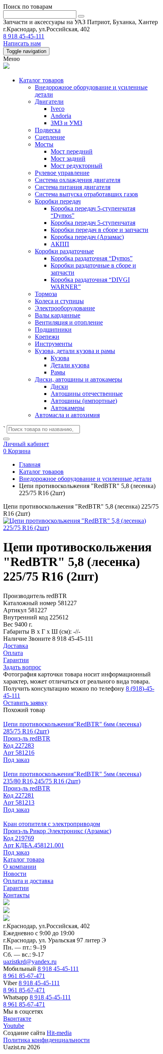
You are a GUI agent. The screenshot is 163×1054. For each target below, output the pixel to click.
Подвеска (48, 130)
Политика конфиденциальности (46, 1040)
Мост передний (72, 151)
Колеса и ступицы (59, 301)
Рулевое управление (62, 172)
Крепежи (47, 336)
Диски (59, 386)
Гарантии (16, 888)
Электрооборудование (65, 308)
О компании (19, 866)
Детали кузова (70, 365)
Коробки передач (58, 201)
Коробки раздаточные (64, 251)
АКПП (60, 244)
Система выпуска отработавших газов (86, 194)
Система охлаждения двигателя (77, 180)
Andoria (61, 115)
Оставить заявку (25, 702)
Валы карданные (57, 315)
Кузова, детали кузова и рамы (75, 351)
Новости (15, 873)
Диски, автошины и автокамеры (78, 379)
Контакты (16, 895)
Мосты (44, 144)
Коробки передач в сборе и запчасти (99, 229)
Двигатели (49, 101)
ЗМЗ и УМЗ (66, 123)
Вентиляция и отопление (69, 322)
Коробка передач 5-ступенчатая (93, 222)
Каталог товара (23, 859)
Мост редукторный (76, 165)
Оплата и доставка (28, 880)
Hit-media (59, 1032)
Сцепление (50, 137)
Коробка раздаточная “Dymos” (92, 258)
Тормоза (46, 294)
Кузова (60, 358)
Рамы (58, 372)
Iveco (57, 108)
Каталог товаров (41, 80)
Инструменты (53, 343)
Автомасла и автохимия (67, 415)
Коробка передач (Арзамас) (87, 237)
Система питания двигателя (72, 187)
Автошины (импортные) (84, 400)
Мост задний (68, 158)
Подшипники (53, 329)
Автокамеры (68, 408)
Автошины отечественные (87, 393)
